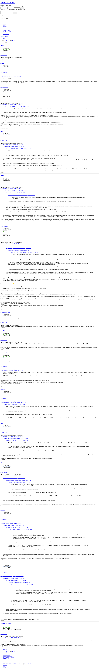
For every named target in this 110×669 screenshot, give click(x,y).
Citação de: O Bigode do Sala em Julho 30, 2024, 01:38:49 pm (13, 402)
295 (12, 40)
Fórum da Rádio (8, 2)
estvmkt (2, 45)
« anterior (2, 36)
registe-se (16, 6)
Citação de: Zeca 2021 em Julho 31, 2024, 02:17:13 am (12, 436)
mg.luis (2, 63)
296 (14, 40)
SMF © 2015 (12, 663)
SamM (2, 131)
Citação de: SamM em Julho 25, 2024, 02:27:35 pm (11, 104)
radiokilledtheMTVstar (6, 312)
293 (8, 40)
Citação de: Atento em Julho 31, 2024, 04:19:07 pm (11, 523)
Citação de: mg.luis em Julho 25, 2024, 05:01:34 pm (11, 243)
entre (12, 6)
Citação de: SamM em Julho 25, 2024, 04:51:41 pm (11, 188)
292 (6, 40)
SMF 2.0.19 (5, 663)
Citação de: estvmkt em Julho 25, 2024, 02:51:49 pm (11, 76)
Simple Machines (19, 663)
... (5, 40)
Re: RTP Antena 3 (4, 55)
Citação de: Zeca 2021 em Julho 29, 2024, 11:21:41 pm (12, 370)
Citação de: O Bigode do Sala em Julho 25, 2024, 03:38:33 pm (13, 144)
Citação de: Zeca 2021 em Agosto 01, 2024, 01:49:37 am (12, 576)
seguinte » (7, 36)
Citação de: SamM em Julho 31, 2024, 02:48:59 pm (11, 475)
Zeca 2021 (3, 330)
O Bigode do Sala (4, 87)
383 (17, 40)
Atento (2, 462)
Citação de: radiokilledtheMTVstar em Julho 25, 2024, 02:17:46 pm (16, 106)
